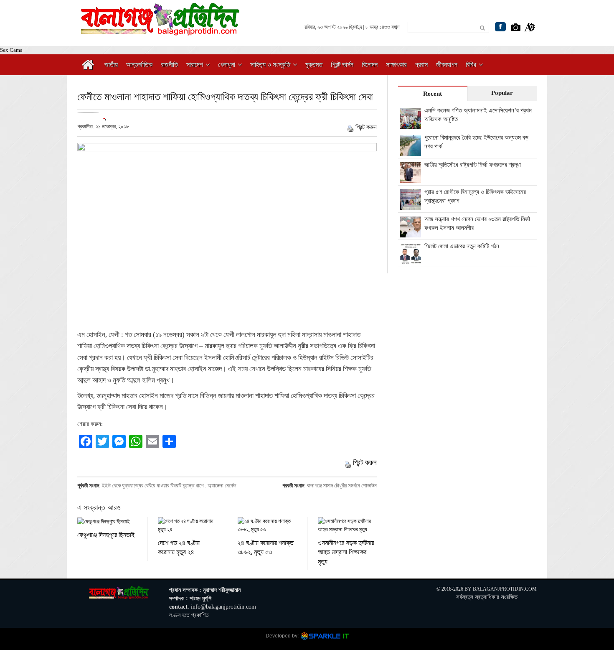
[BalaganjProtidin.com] (160, 31)
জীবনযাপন (446, 64)
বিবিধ (471, 64)
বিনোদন (370, 64)
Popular (502, 92)
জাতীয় (111, 64)
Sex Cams (11, 50)
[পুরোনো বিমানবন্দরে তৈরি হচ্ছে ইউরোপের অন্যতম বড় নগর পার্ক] (410, 151)
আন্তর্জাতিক (139, 64)
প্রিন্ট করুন (366, 127)
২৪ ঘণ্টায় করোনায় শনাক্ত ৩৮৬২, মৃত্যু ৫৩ (266, 547)
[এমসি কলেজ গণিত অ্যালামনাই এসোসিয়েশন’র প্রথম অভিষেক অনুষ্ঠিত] (410, 124)
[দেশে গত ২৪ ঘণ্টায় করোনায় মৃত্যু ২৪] (187, 525)
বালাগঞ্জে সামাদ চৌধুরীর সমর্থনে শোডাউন (342, 485)
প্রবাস (421, 64)
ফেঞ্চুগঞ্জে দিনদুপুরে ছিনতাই (105, 534)
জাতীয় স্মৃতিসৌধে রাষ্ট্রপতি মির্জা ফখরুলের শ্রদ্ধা (472, 164)
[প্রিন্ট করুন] (350, 127)
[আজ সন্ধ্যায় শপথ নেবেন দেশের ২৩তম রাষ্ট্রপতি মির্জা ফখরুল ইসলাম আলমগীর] (410, 232)
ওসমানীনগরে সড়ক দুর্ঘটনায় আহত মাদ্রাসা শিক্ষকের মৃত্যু (346, 552)
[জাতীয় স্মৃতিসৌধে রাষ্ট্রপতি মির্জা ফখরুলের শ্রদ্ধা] (410, 178)
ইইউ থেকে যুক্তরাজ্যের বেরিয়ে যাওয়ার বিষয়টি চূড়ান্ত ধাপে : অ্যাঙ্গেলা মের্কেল (169, 485)
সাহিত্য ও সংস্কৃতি (270, 64)
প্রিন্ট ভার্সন (342, 64)
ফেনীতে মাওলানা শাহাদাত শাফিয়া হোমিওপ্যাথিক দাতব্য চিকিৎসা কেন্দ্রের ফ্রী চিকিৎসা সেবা (225, 96)
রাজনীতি (169, 64)
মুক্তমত (313, 64)
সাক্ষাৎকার (396, 64)
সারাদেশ (194, 64)
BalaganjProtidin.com (505, 589)
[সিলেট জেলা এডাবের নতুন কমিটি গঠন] (410, 260)
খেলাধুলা (226, 64)
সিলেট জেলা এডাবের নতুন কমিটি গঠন (461, 246)
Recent (432, 93)
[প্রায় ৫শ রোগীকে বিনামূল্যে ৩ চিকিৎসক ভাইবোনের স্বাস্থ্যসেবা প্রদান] (410, 205)
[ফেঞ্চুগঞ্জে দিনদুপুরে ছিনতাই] (107, 521)
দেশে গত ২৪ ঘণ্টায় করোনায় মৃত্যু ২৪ (179, 547)
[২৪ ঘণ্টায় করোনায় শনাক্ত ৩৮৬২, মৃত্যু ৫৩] (267, 525)
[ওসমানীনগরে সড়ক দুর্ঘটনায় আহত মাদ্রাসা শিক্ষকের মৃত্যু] (347, 525)
